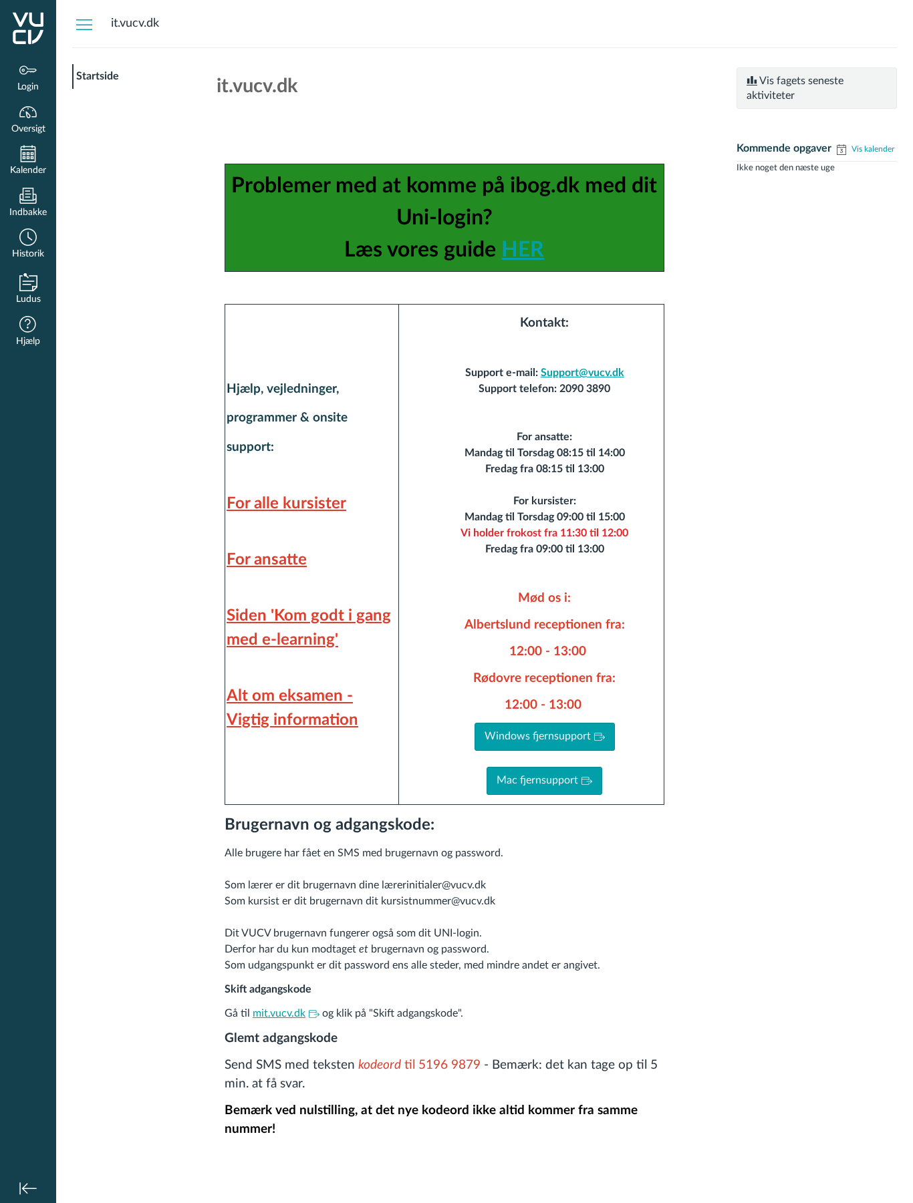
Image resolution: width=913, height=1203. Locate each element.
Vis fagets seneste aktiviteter (795, 88)
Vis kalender (872, 149)
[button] (28, 245)
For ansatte (267, 560)
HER (522, 250)
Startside (97, 76)
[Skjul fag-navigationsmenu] (84, 24)
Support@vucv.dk (582, 372)
